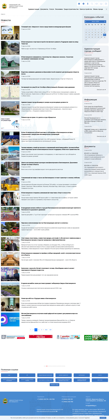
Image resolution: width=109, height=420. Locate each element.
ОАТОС (100, 375)
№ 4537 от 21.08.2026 (91, 153)
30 (104, 37)
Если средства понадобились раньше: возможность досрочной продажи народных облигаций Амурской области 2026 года (94, 109)
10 (86, 32)
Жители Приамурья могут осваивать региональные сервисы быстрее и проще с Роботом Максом (95, 120)
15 (101, 32)
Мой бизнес (82, 375)
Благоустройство (86, 9)
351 (50, 329)
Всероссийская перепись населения (9, 380)
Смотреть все (101, 89)
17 (86, 34)
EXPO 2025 (100, 380)
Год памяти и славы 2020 (45, 380)
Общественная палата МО (45, 375)
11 (89, 32)
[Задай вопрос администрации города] (96, 4)
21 (98, 34)
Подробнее (87, 417)
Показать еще (54, 384)
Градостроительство (71, 9)
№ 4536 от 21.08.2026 (91, 165)
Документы (44, 9)
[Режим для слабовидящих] (101, 4)
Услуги (51, 9)
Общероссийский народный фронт (81, 380)
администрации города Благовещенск (16, 6)
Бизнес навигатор (63, 375)
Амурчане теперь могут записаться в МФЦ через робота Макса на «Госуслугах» (95, 131)
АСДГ (9, 375)
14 (98, 32)
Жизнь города (98, 9)
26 (92, 37)
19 (92, 34)
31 (86, 39)
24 (86, 37)
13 (95, 32)
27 (95, 37)
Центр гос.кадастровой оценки (27, 380)
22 (101, 34)
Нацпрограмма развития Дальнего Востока (63, 380)
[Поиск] (92, 4)
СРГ (27, 375)
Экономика (59, 9)
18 (89, 34)
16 (104, 32)
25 (89, 37)
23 (104, 34)
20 (95, 34)
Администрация (33, 9)
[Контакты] (106, 4)
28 (98, 37)
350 (46, 329)
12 (92, 32)
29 (101, 37)
